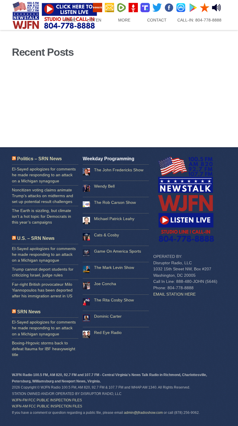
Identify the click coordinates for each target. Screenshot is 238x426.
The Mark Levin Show (114, 267)
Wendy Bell (104, 186)
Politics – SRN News (39, 158)
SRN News (29, 311)
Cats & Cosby (106, 235)
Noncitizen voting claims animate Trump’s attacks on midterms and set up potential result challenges (42, 196)
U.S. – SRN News (36, 238)
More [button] (124, 20)
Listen (94, 20)
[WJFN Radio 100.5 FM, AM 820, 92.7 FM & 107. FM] (66, 27)
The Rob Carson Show (115, 202)
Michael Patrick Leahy (114, 218)
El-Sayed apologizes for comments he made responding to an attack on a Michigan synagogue (44, 175)
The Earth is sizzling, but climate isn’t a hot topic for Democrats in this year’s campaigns (41, 216)
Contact (157, 20)
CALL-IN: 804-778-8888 (199, 20)
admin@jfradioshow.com (143, 413)
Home (70, 20)
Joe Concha (105, 283)
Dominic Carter (108, 316)
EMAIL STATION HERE (174, 294)
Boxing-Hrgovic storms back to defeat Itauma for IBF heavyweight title (43, 349)
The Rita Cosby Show (114, 300)
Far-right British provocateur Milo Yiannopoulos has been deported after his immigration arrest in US (42, 290)
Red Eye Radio (108, 332)
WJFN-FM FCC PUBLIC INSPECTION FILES (47, 400)
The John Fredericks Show (118, 170)
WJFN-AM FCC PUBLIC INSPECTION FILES (47, 406)
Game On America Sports (117, 251)
